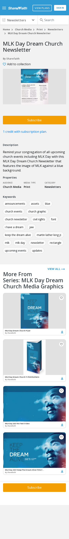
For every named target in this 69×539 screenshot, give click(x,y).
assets (35, 203)
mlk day (20, 243)
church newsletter (16, 219)
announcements (15, 203)
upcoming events (15, 250)
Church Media (23, 29)
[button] (19, 19)
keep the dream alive (18, 235)
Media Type (30, 182)
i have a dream (14, 227)
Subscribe (34, 120)
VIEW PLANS (42, 8)
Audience (7, 182)
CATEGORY (50, 182)
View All (54, 269)
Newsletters (55, 29)
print (40, 29)
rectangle (55, 243)
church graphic (37, 211)
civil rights (39, 219)
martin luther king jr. (49, 235)
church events (13, 211)
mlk (7, 243)
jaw (31, 227)
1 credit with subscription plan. (25, 132)
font (53, 219)
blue (47, 203)
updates (37, 250)
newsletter (37, 243)
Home (6, 29)
